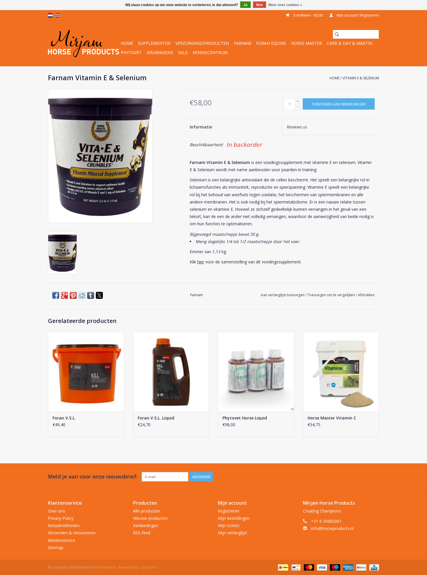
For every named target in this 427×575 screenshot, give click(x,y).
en (57, 15)
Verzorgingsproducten (202, 43)
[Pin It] (73, 295)
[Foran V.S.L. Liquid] (171, 372)
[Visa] (321, 567)
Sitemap (55, 547)
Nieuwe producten (150, 518)
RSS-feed (141, 532)
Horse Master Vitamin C (332, 418)
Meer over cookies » (285, 5)
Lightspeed (148, 567)
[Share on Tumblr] (90, 295)
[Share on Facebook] (55, 295)
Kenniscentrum (210, 52)
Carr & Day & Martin (349, 43)
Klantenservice (61, 540)
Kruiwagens (160, 52)
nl (50, 15)
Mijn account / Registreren (357, 15)
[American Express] (347, 567)
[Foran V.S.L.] (86, 372)
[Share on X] (99, 295)
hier (200, 262)
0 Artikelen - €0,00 (308, 15)
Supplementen (154, 43)
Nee (259, 5)
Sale (183, 52)
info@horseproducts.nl (332, 528)
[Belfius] (360, 567)
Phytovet (131, 52)
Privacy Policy (60, 518)
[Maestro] (334, 567)
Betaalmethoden (64, 525)
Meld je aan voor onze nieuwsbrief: (92, 477)
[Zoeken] (337, 34)
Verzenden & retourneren (72, 532)
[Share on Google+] (64, 295)
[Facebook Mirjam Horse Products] (364, 476)
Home (127, 43)
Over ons (56, 511)
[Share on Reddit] (81, 295)
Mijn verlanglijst (232, 532)
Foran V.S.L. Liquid (156, 418)
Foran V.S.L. (64, 418)
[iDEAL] (282, 567)
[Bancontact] (295, 567)
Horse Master (306, 43)
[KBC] (373, 567)
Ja (245, 5)
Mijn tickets (228, 525)
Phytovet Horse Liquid (245, 418)
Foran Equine (271, 43)
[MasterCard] (308, 567)
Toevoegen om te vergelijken (331, 294)
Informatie (201, 127)
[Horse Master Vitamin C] (341, 372)
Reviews (297, 127)
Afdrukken (366, 294)
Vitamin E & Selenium (360, 78)
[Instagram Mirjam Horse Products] (374, 476)
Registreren (228, 511)
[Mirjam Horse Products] (83, 43)
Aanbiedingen (145, 525)
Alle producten (146, 511)
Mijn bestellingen (234, 518)
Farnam (242, 43)
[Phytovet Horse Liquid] (256, 372)
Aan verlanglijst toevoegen (283, 294)
